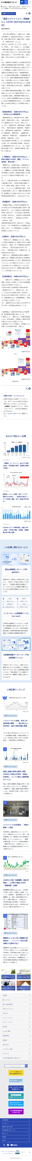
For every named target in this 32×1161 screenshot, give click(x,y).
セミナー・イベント (7, 1022)
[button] (30, 2)
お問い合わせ (6, 1044)
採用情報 (5, 1040)
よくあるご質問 (6, 1031)
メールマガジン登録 (7, 1049)
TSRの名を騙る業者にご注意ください (12, 1058)
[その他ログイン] (16, 1088)
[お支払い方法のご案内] (24, 974)
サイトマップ (6, 1053)
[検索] (26, 1065)
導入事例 (5, 1026)
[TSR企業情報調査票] (16, 1111)
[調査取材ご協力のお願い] (8, 985)
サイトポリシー (14, 413)
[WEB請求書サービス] (8, 974)
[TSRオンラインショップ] (16, 1096)
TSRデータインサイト (14, 6)
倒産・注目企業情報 (7, 1004)
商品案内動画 (6, 1035)
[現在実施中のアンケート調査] (24, 985)
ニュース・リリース (7, 1017)
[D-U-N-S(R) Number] (16, 1080)
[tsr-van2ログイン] (16, 1073)
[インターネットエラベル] (16, 1104)
